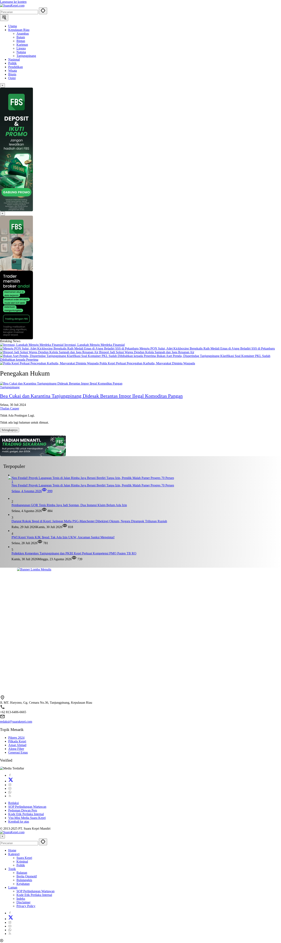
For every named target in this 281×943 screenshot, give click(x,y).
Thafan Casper (9, 408)
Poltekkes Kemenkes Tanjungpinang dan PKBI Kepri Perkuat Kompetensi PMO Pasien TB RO (74, 553)
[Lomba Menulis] (140, 629)
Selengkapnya (9, 429)
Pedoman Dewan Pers (22, 810)
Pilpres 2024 (16, 737)
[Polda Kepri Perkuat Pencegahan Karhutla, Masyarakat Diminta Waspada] (50, 363)
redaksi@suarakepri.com (16, 721)
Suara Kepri (24, 858)
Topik (12, 869)
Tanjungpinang (10, 387)
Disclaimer (23, 902)
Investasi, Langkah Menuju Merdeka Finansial (94, 344)
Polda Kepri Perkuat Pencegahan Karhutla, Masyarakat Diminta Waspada (147, 363)
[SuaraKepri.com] (12, 5)
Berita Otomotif (26, 876)
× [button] (2, 836)
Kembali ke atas (18, 821)
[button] (43, 10)
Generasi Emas (18, 752)
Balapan (21, 872)
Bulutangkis (24, 880)
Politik (20, 865)
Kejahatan (23, 883)
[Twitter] (10, 781)
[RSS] (10, 796)
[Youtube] (10, 788)
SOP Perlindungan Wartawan (27, 806)
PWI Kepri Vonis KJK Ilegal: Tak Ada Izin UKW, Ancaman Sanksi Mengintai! (63, 537)
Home (12, 850)
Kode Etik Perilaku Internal (26, 814)
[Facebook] (10, 775)
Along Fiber (16, 748)
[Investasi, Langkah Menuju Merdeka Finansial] (32, 344)
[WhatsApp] (10, 792)
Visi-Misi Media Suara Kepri (27, 818)
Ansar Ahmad (17, 745)
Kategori (14, 854)
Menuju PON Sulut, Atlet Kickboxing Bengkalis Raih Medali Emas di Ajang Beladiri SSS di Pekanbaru (207, 348)
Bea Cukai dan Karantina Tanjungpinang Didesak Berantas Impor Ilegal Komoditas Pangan (91, 396)
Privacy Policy (25, 906)
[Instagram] (10, 785)
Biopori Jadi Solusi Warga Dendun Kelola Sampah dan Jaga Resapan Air (146, 352)
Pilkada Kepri (17, 741)
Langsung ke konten (13, 2)
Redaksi (13, 803)
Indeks (20, 898)
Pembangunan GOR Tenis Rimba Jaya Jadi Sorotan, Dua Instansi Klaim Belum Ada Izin (69, 505)
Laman (12, 887)
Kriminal (22, 861)
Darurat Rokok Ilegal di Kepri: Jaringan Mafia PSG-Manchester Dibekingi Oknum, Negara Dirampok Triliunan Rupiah (89, 521)
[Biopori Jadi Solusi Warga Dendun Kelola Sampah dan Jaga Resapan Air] (49, 352)
